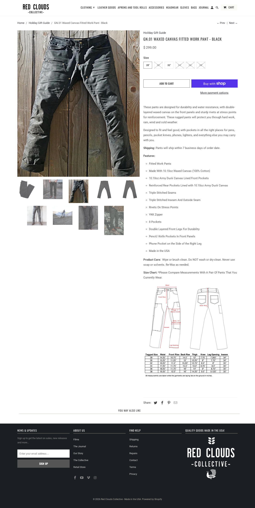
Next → (233, 22)
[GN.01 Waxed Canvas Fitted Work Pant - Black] (78, 103)
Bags (194, 7)
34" (179, 65)
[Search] (217, 8)
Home (20, 22)
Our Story (78, 453)
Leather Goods (107, 7)
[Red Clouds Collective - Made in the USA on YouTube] (82, 478)
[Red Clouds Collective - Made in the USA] (36, 8)
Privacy (133, 474)
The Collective (80, 460)
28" (148, 65)
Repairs (133, 453)
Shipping (134, 439)
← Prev (221, 22)
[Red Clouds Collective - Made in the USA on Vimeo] (89, 478)
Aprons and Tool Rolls (132, 7)
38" (201, 65)
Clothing (88, 7)
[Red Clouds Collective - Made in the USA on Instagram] (95, 478)
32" (169, 65)
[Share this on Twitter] (155, 403)
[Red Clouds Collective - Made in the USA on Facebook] (75, 478)
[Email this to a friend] (175, 403)
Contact (133, 460)
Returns (133, 446)
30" (158, 65)
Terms (132, 467)
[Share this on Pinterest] (168, 403)
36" (190, 65)
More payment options (214, 93)
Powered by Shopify (152, 499)
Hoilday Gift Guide (39, 22)
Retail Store (79, 467)
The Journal (79, 446)
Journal (204, 7)
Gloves (184, 7)
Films (76, 439)
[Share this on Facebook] (162, 403)
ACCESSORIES (156, 7)
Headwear (172, 7)
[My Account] (212, 8)
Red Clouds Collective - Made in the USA (121, 499)
